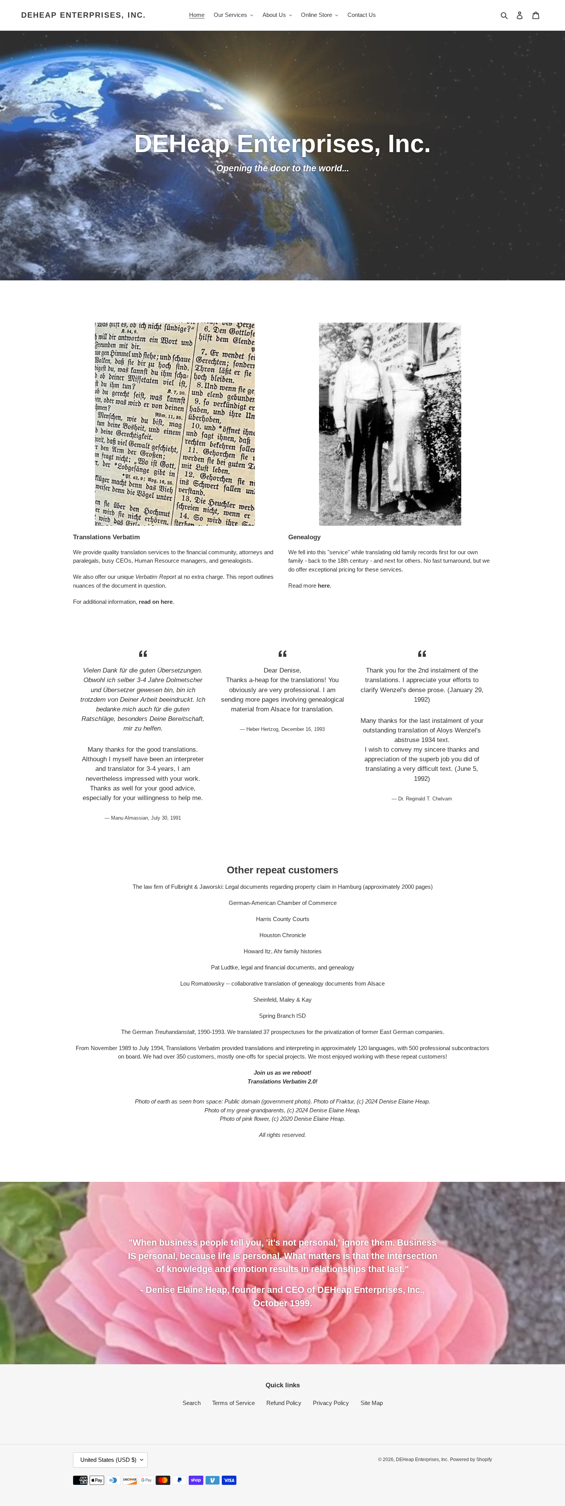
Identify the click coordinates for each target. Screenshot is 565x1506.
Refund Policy (283, 1403)
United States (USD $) (108, 1459)
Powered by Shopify (471, 1459)
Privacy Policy (331, 1403)
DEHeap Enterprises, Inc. (83, 15)
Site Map (372, 1403)
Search (192, 1403)
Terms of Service (233, 1403)
